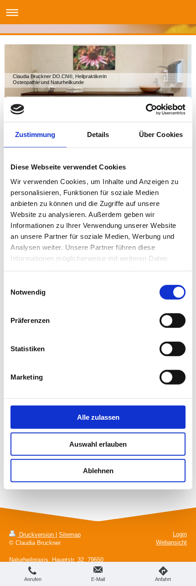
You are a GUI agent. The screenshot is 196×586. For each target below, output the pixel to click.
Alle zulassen (98, 417)
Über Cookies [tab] (161, 134)
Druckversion (36, 534)
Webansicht (171, 542)
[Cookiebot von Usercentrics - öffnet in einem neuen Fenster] (146, 109)
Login (180, 534)
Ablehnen (98, 471)
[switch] (173, 320)
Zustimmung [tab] (35, 134)
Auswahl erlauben (98, 444)
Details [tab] (98, 134)
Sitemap (70, 534)
